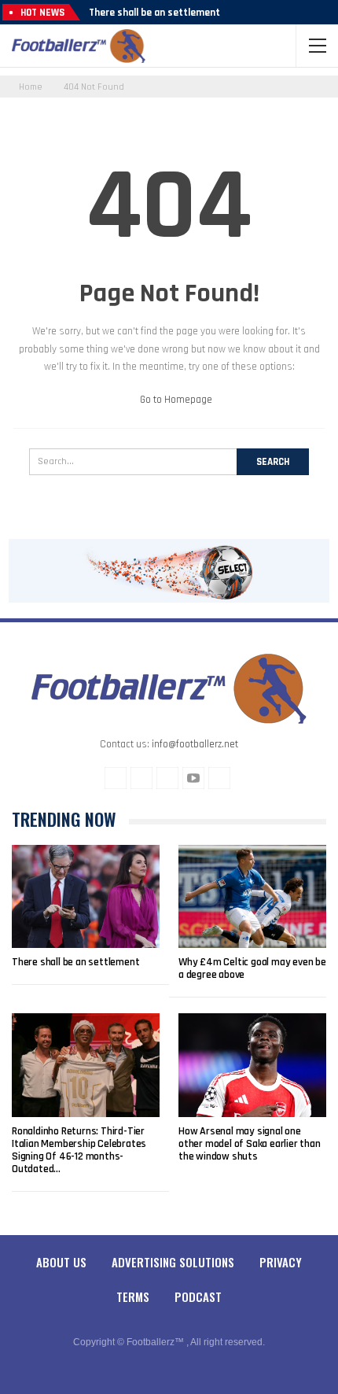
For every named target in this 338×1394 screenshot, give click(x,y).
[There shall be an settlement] (86, 897)
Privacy (280, 1261)
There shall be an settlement (154, 12)
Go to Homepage (175, 399)
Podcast (198, 1296)
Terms (132, 1296)
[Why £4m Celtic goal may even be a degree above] (252, 897)
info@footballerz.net (195, 744)
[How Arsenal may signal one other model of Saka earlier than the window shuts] (252, 1065)
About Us (61, 1261)
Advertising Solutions (173, 1261)
